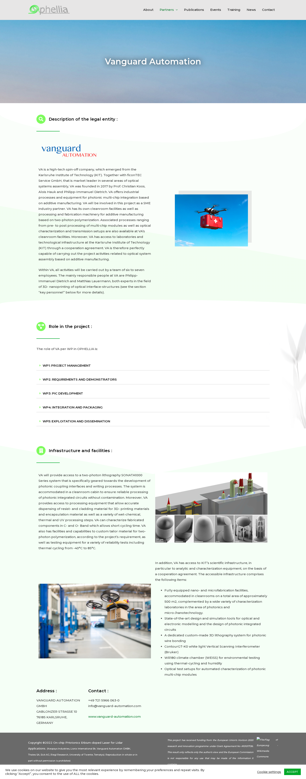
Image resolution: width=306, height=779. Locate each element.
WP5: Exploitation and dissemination (76, 421)
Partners (167, 10)
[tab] (153, 366)
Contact (268, 10)
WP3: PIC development (63, 393)
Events (215, 10)
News (251, 10)
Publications (194, 10)
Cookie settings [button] (269, 772)
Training (233, 10)
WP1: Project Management (67, 365)
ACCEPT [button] (292, 771)
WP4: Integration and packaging (73, 407)
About (148, 10)
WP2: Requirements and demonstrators (80, 379)
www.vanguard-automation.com (114, 716)
